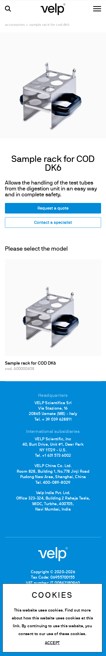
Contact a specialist (53, 223)
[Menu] (97, 8)
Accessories (15, 25)
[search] (8, 9)
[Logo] (53, 8)
